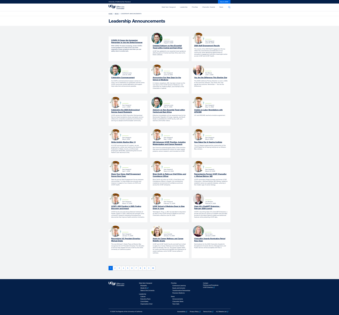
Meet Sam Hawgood (169, 7)
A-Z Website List (222, 311)
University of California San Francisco (120, 2)
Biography (143, 285)
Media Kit (144, 288)
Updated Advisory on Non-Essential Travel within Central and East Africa (167, 46)
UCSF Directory (209, 287)
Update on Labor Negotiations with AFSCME (208, 111)
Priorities (195, 7)
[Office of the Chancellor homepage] (117, 7)
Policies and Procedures (210, 285)
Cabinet (142, 296)
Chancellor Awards (208, 7)
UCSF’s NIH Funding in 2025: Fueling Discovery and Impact (126, 207)
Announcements (177, 299)
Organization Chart (146, 304)
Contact (205, 283)
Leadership (183, 7)
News (221, 7)
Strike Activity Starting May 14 (123, 142)
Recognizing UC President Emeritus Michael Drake (125, 239)
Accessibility (182, 311)
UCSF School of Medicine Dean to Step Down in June (169, 207)
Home (111, 13)
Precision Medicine (178, 293)
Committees (144, 301)
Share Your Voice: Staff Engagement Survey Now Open (126, 175)
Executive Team (145, 299)
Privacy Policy (195, 311)
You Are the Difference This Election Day (210, 77)
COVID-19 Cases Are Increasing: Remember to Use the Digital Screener (126, 41)
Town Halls (175, 304)
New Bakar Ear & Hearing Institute (208, 142)
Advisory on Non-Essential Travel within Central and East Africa (169, 111)
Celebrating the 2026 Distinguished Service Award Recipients (125, 111)
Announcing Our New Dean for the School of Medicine (167, 78)
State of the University (147, 290)
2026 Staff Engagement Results (207, 45)
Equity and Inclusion (178, 288)
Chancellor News (177, 301)
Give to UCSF (225, 2)
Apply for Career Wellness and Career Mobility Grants (168, 239)
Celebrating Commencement (123, 77)
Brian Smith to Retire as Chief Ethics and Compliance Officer (169, 175)
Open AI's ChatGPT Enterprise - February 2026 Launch (207, 207)
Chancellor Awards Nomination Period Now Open (209, 239)
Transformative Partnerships (181, 290)
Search (230, 7)
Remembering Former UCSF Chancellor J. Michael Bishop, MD (210, 175)
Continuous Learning (179, 285)
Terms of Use (208, 311)
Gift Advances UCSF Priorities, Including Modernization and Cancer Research (169, 143)
